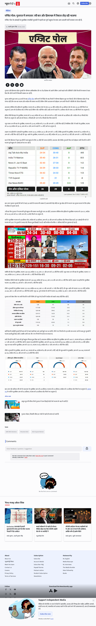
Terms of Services (10, 576)
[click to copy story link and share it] (22, 85)
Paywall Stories (38, 567)
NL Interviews (67, 564)
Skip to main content (14, 13)
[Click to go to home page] (12, 4)
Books (65, 573)
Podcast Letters (39, 570)
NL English (66, 558)
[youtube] (15, 590)
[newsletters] (69, 3)
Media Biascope (68, 561)
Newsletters (38, 576)
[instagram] (6, 594)
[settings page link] (78, 3)
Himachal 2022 (24, 432)
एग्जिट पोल (31, 99)
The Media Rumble (69, 567)
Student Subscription (41, 573)
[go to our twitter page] (10, 590)
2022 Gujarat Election (38, 432)
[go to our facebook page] (6, 590)
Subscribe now (45, 614)
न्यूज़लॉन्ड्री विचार (9, 561)
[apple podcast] (15, 594)
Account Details (39, 561)
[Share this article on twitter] (12, 85)
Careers (7, 570)
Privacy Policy (9, 573)
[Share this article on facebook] (8, 85)
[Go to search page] (73, 3)
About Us (8, 558)
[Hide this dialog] (93, 600)
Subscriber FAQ (39, 564)
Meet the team (9, 564)
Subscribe (84, 3)
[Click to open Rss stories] (10, 594)
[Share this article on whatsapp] (17, 85)
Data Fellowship (68, 570)
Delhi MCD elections (11, 432)
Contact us (8, 567)
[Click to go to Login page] (90, 3)
